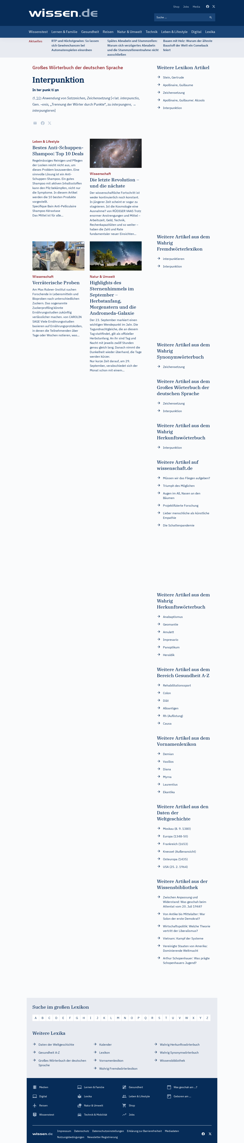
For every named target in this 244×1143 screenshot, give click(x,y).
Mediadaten (172, 1131)
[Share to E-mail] (35, 123)
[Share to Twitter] (49, 123)
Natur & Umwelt (129, 32)
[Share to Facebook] (43, 123)
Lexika (210, 32)
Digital (196, 32)
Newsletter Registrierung (102, 1137)
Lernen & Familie (64, 32)
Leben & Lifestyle (174, 32)
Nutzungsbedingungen (70, 1137)
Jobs (186, 6)
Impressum (64, 1131)
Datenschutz (81, 1131)
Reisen (108, 32)
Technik (151, 32)
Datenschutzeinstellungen (108, 1131)
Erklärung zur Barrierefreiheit (144, 1131)
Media (196, 6)
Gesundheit (90, 32)
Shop (176, 6)
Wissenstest (38, 32)
